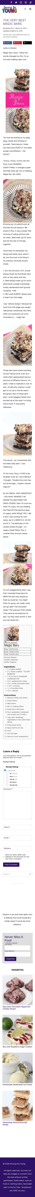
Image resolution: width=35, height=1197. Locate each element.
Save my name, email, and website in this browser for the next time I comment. (17, 857)
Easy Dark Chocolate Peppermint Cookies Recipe (16, 1008)
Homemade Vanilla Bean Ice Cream (17, 1085)
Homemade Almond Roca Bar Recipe (15, 1123)
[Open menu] (25, 8)
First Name (8, 944)
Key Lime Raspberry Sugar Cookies (17, 1047)
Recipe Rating (9, 762)
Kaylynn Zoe (9, 28)
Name (7, 827)
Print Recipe (11, 642)
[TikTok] (30, 2)
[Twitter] (16, 2)
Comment (8, 789)
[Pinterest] (26, 2)
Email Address (10, 951)
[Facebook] (11, 2)
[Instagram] (21, 2)
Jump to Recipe (9, 48)
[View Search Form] (30, 9)
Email (7, 838)
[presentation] (17, 990)
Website (7, 848)
